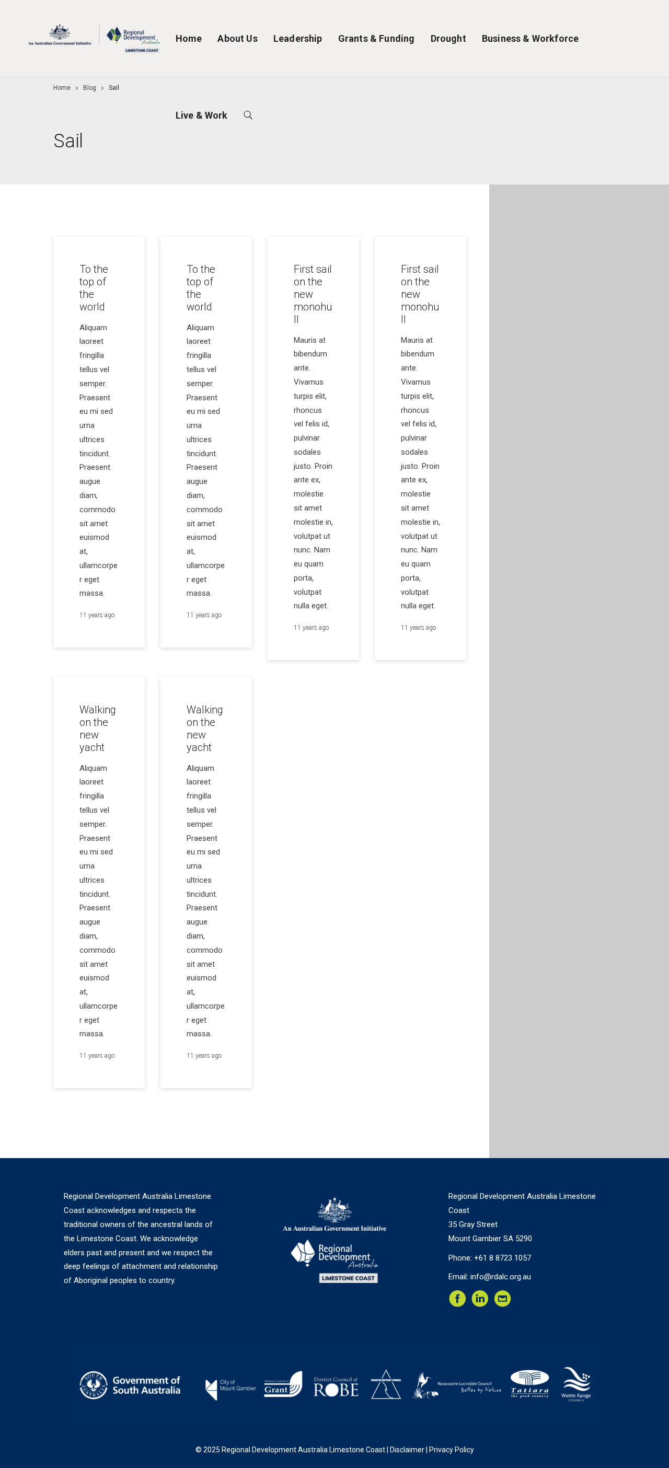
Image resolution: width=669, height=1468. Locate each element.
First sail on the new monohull (313, 294)
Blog (89, 87)
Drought (448, 38)
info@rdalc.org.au (500, 1276)
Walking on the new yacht (97, 728)
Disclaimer (407, 1450)
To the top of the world (93, 288)
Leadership (297, 38)
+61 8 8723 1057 (502, 1258)
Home (189, 38)
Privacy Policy (451, 1450)
